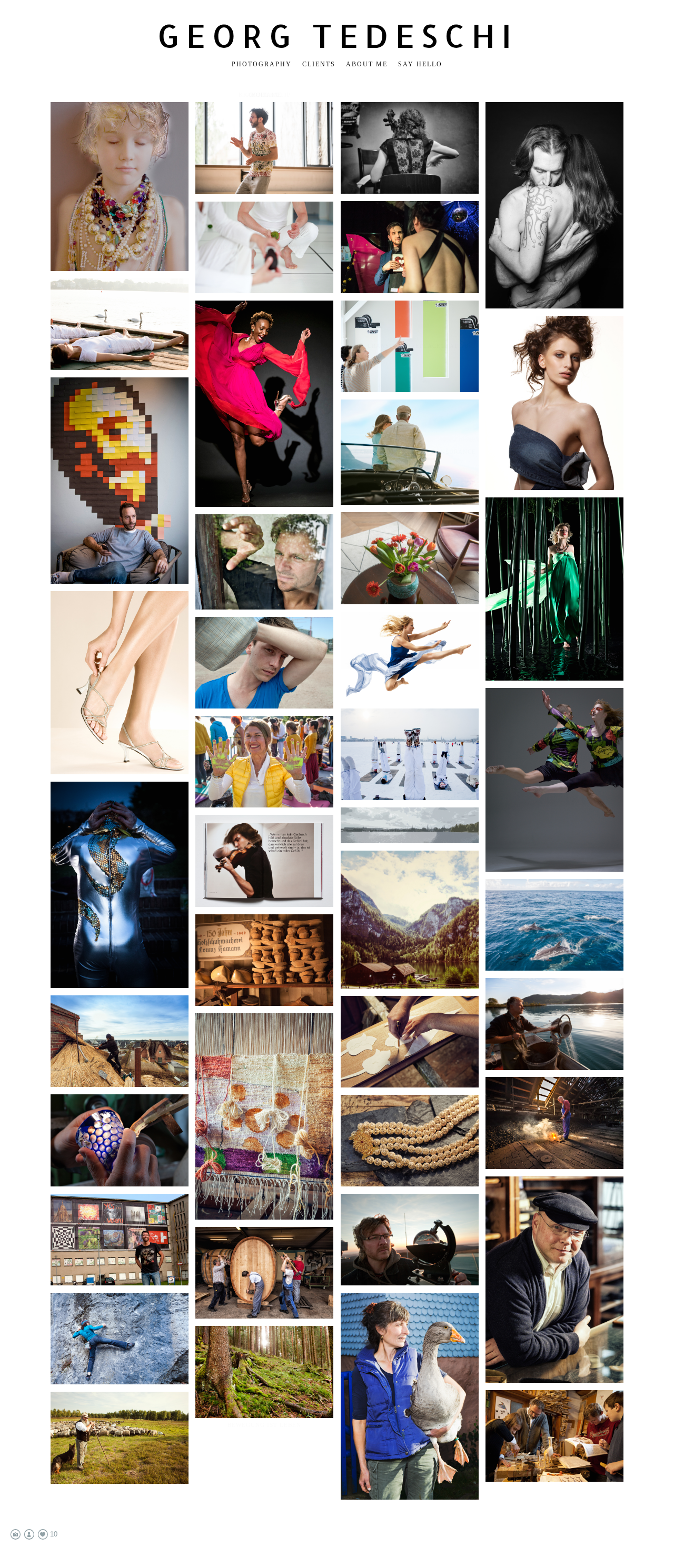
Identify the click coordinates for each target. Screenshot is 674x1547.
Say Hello (420, 64)
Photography (262, 64)
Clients (318, 64)
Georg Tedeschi (337, 35)
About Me (367, 64)
